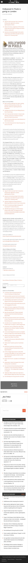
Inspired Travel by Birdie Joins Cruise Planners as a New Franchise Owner (15, 120)
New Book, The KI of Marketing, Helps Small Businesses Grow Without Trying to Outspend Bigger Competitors (14, 328)
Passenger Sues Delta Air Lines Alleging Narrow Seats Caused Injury (14, 111)
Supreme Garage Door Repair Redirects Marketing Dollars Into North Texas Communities (15, 202)
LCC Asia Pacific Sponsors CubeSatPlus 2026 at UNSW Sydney (14, 340)
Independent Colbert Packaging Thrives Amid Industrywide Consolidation (14, 363)
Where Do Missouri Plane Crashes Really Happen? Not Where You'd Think (13, 336)
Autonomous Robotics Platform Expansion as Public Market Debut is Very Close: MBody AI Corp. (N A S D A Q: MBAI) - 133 (14, 451)
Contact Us (4, 561)
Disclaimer (12, 280)
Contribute (4, 559)
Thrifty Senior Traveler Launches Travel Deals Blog (14, 343)
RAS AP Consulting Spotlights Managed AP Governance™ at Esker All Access (14, 206)
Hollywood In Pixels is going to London (11, 10)
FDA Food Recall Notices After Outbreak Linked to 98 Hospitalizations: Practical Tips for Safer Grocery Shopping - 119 (14, 481)
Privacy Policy (19, 559)
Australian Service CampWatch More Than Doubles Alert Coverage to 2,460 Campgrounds (15, 323)
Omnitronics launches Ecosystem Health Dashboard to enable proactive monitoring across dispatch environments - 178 (15, 430)
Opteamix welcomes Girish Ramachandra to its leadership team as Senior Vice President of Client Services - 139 (14, 437)
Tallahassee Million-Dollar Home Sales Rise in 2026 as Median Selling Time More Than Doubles (15, 373)
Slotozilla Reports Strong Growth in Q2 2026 (14, 376)
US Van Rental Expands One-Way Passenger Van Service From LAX (15, 123)
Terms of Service (11, 559)
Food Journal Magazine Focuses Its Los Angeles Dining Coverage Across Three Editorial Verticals (15, 332)
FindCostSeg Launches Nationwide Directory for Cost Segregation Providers (15, 304)
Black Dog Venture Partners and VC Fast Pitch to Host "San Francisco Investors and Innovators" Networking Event (15, 319)
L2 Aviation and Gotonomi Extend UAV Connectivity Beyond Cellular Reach (13, 293)
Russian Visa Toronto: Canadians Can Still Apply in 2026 (15, 359)
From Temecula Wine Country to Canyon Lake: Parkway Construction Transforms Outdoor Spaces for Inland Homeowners (14, 115)
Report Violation (18, 280)
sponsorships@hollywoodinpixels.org (11, 241)
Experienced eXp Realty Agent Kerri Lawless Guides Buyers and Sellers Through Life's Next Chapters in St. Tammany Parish (14, 33)
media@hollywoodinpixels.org (9, 246)
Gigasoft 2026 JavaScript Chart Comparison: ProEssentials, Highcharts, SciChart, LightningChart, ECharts (14, 23)
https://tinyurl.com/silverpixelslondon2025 (12, 236)
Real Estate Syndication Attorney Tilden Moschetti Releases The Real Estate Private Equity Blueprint (14, 348)
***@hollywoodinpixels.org (9, 270)
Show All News (6, 280)
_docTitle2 (14, 386)
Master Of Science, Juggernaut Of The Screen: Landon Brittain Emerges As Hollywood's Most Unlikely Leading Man (14, 28)
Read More (4, 401)
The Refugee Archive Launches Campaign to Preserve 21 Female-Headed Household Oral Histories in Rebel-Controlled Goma (13, 546)
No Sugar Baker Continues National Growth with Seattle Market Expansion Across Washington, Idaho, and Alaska (14, 540)
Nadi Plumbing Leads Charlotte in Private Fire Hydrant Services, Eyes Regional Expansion (14, 300)
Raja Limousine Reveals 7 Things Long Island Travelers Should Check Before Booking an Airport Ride (14, 314)
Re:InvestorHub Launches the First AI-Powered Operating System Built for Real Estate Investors (15, 297)
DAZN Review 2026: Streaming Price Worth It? (14, 501)
